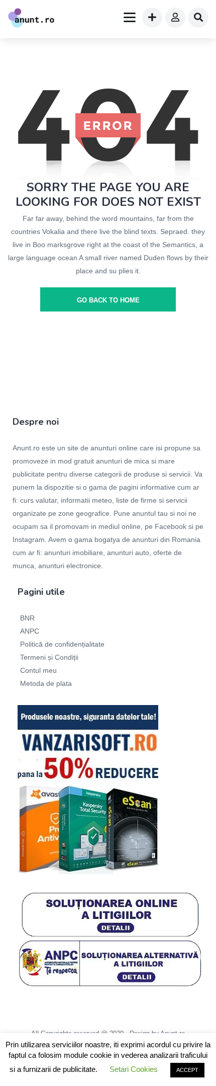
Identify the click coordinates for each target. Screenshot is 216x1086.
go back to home (108, 300)
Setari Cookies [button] (134, 1069)
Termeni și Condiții (49, 657)
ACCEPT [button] (187, 1070)
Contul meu (38, 670)
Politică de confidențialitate (62, 644)
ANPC (29, 631)
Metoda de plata (46, 683)
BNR (27, 618)
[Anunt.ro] (31, 19)
